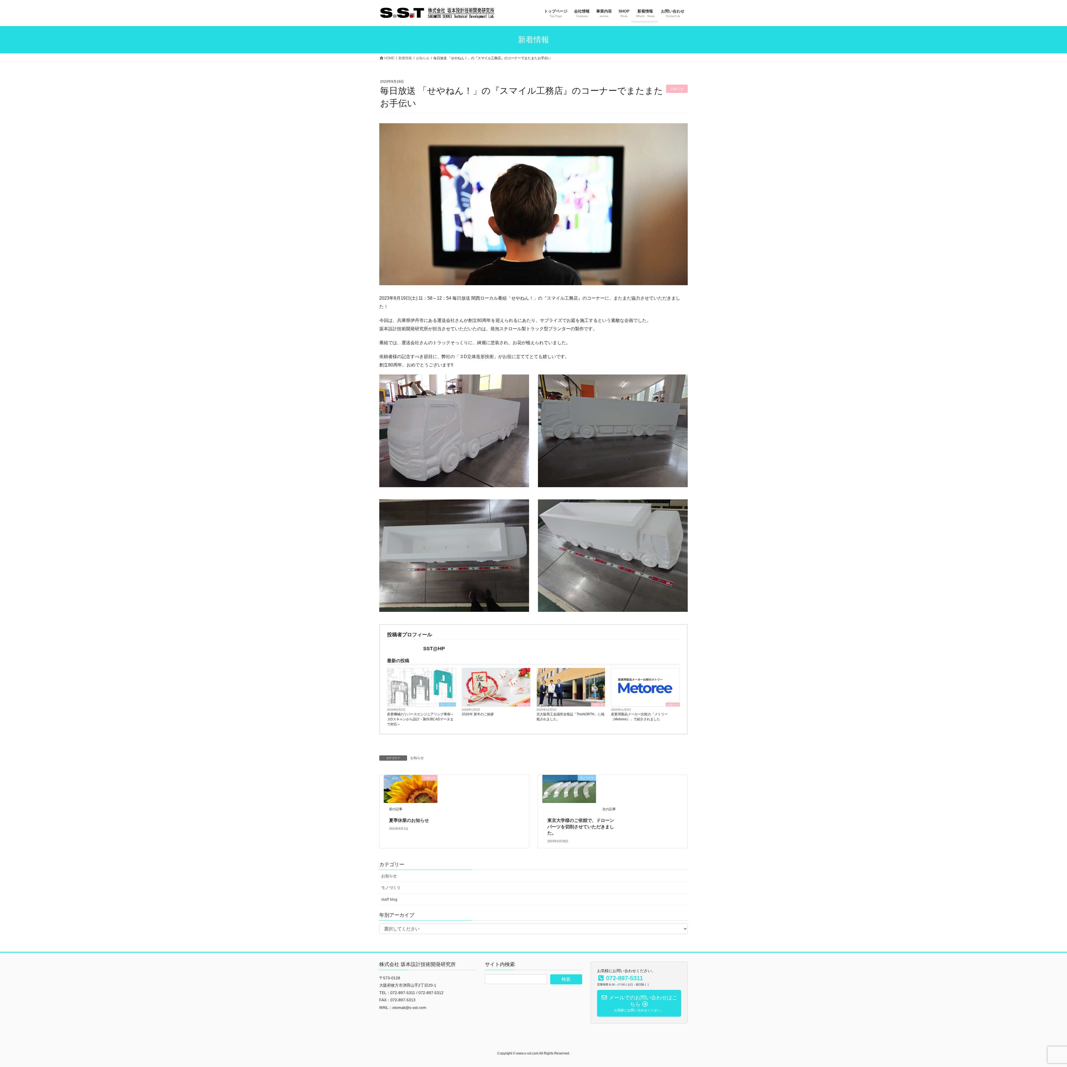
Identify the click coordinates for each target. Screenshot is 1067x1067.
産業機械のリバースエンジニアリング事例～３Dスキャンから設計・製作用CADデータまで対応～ (420, 719)
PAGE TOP (1039, 1030)
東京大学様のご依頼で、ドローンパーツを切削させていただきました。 (580, 826)
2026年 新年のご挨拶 (478, 714)
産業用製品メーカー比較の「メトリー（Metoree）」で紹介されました (639, 716)
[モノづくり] (569, 788)
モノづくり (447, 704)
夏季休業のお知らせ (409, 820)
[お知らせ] (410, 788)
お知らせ (523, 704)
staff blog (389, 899)
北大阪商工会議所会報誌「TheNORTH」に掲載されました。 (570, 716)
